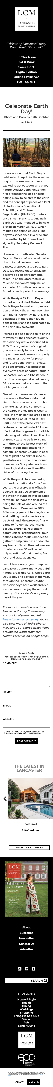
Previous (6, 798)
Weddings (26, 1009)
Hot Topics (25, 82)
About (26, 927)
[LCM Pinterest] (26, 970)
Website (8, 719)
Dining (26, 1006)
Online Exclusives (26, 77)
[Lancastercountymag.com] (26, 1048)
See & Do (24, 67)
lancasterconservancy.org (20, 619)
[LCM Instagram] (19, 970)
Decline (34, 1082)
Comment (10, 663)
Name (7, 692)
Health (26, 1002)
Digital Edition (26, 72)
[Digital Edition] (26, 917)
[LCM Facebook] (33, 970)
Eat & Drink (26, 62)
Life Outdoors (30, 830)
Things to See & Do (26, 1016)
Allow (19, 1082)
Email (8, 705)
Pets (26, 1022)
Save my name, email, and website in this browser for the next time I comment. (25, 732)
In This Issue (27, 57)
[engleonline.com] (26, 1066)
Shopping (26, 1012)
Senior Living (26, 1025)
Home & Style (26, 999)
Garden (27, 1019)
